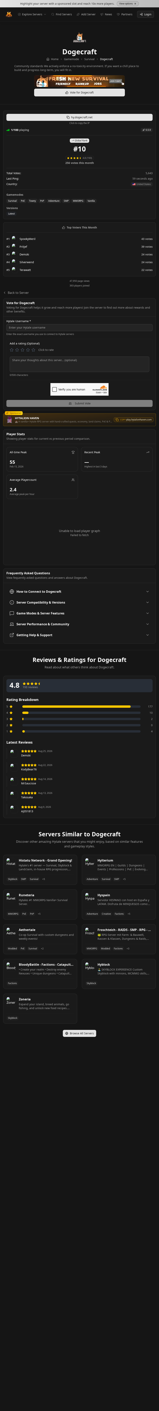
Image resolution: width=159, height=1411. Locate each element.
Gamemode (71, 59)
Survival (89, 59)
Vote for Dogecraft (82, 92)
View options (126, 3)
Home (55, 59)
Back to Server (18, 293)
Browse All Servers (82, 1033)
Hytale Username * (18, 321)
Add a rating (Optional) (25, 343)
